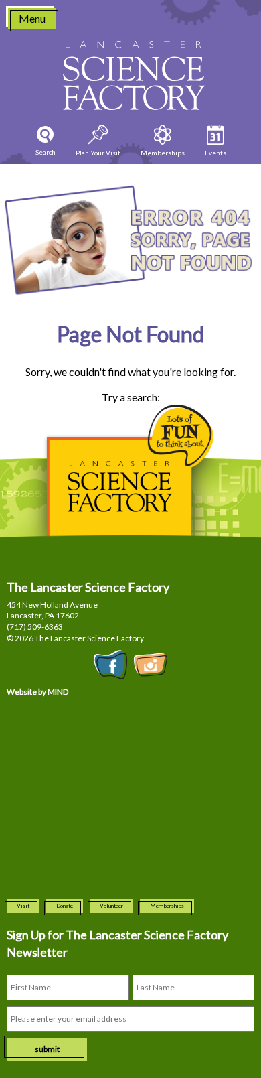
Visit (23, 905)
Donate (64, 905)
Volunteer (111, 905)
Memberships (167, 905)
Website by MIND (37, 692)
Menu (32, 18)
